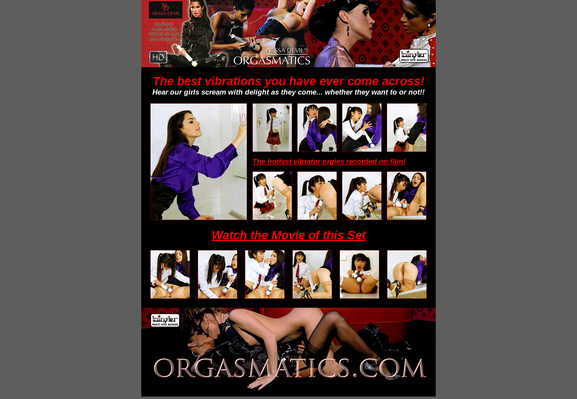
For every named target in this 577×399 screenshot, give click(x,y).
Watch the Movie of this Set (289, 235)
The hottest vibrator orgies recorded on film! (328, 161)
